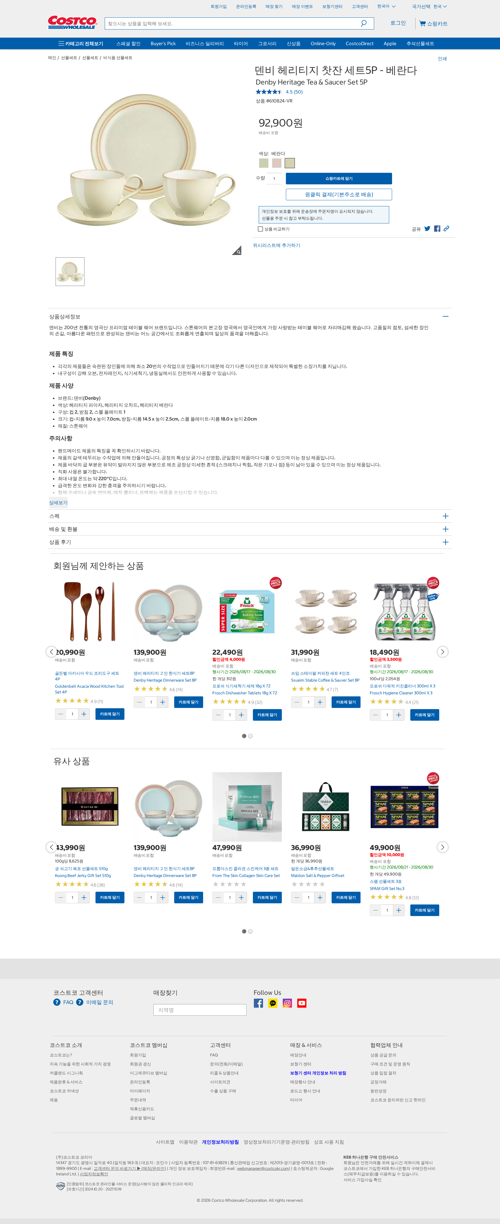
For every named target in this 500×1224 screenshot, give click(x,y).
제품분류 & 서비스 (66, 1081)
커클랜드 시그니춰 (66, 1073)
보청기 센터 (300, 1064)
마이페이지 (140, 1090)
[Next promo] (442, 651)
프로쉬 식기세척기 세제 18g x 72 (241, 686)
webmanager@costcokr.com (263, 1168)
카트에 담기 (110, 713)
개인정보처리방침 (220, 1142)
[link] (427, 228)
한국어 (383, 6)
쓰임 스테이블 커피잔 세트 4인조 (320, 673)
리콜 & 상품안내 (224, 1073)
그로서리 (267, 43)
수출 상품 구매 (223, 1090)
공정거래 (378, 1081)
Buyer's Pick (163, 43)
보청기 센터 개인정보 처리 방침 (318, 1073)
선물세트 (69, 57)
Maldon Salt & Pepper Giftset (317, 875)
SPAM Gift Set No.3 (387, 888)
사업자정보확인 (94, 1174)
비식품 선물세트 (118, 57)
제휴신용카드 (142, 1108)
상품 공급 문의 (383, 1055)
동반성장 (378, 1090)
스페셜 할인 (128, 43)
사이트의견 (220, 1081)
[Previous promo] (51, 651)
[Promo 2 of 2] (250, 736)
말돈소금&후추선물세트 (312, 868)
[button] (367, 23)
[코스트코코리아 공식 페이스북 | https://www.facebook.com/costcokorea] (259, 1005)
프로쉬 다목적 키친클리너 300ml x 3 (402, 686)
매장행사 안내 (302, 1081)
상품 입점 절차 (383, 1073)
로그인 (398, 22)
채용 (54, 1099)
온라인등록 (140, 1081)
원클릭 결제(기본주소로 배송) (339, 194)
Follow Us (267, 993)
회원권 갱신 (140, 1064)
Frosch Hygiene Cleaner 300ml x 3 (401, 693)
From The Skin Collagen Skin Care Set (246, 875)
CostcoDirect (360, 43)
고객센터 (220, 1045)
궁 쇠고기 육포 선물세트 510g (81, 868)
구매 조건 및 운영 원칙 (390, 1064)
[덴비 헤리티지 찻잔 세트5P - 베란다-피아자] (277, 163)
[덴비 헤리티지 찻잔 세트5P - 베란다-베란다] (290, 163)
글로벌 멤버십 (142, 1117)
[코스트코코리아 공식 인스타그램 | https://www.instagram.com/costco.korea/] (288, 1005)
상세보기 (58, 502)
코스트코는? (61, 1055)
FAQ (214, 1055)
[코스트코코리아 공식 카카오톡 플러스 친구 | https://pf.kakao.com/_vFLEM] (273, 1005)
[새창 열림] (61, 1187)
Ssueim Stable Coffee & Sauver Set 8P (325, 680)
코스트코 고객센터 (78, 993)
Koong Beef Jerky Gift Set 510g (83, 875)
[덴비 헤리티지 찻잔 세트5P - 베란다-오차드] (264, 163)
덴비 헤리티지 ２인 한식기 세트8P (164, 673)
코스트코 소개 (66, 1045)
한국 (437, 6)
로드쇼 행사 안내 (305, 1090)
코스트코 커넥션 (64, 1090)
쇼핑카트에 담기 (339, 178)
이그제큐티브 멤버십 (148, 1073)
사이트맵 (165, 1142)
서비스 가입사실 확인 (362, 1179)
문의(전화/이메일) (226, 1064)
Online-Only (323, 43)
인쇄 (442, 58)
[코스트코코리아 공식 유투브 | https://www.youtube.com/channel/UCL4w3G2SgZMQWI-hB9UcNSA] (301, 1005)
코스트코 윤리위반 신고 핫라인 (398, 1099)
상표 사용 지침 (329, 1142)
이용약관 (188, 1142)
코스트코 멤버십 (149, 1045)
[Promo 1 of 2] (244, 736)
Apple (390, 43)
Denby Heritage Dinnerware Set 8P (165, 680)
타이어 (241, 43)
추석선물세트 (420, 43)
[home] (72, 22)
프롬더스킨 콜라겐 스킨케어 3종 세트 (245, 868)
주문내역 (138, 1099)
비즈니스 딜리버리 (205, 43)
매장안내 (298, 1055)
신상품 (294, 43)
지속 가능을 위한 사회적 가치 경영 (80, 1064)
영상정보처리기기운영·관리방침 (277, 1142)
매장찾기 (165, 993)
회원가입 (138, 1055)
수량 (260, 178)
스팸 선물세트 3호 (386, 881)
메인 (52, 57)
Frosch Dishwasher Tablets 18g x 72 (244, 693)
